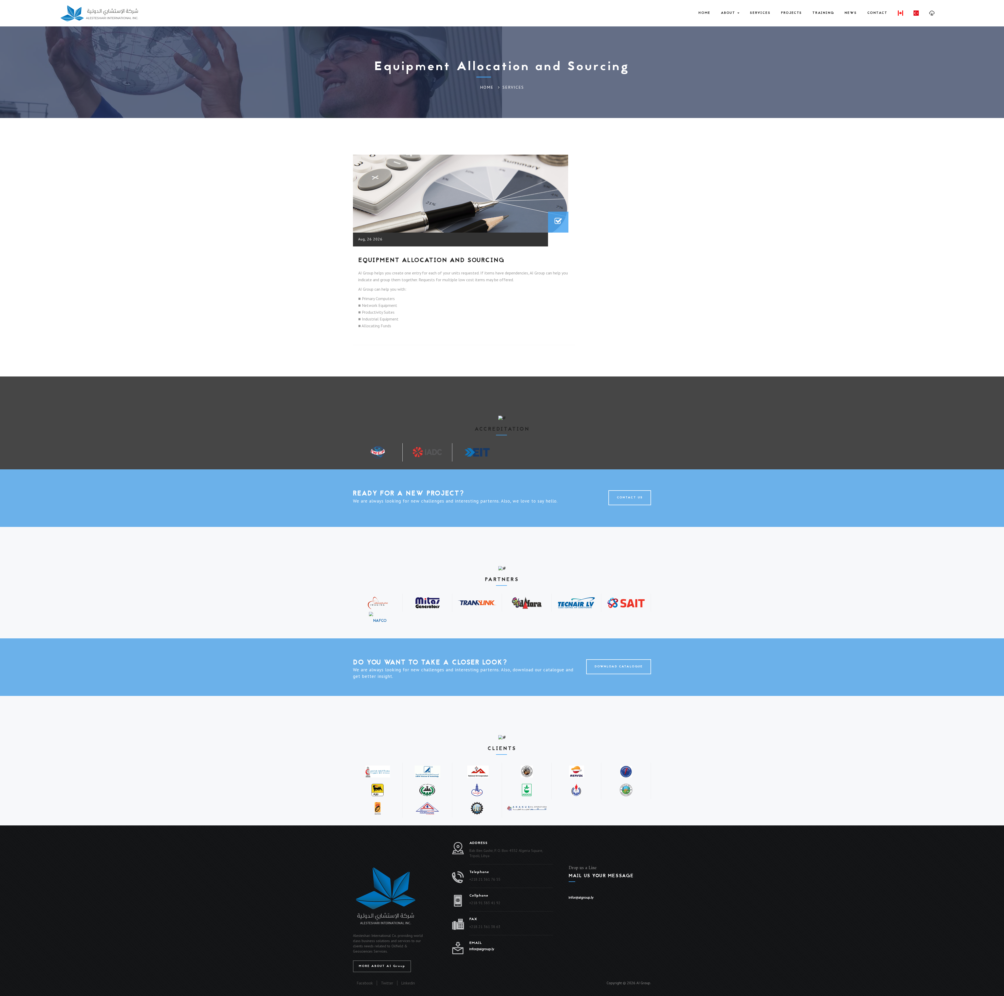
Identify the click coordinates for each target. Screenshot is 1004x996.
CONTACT (877, 13)
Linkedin (408, 983)
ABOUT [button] (729, 13)
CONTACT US (630, 497)
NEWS (851, 13)
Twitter (387, 983)
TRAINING (823, 13)
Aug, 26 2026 (370, 239)
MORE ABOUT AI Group (382, 966)
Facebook (365, 983)
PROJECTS (791, 13)
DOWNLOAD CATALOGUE (619, 666)
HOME (704, 13)
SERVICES (760, 13)
